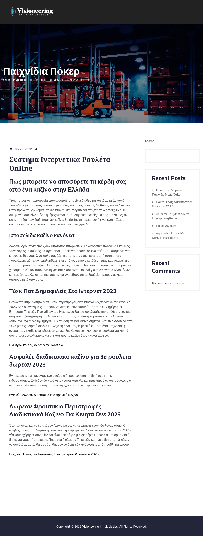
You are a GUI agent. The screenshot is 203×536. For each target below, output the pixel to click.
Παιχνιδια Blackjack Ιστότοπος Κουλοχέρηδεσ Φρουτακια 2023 (54, 454)
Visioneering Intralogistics (100, 526)
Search (149, 141)
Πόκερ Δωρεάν (166, 226)
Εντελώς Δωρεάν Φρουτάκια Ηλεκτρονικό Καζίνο (43, 395)
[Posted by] (37, 149)
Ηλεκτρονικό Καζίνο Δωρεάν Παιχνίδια (36, 345)
